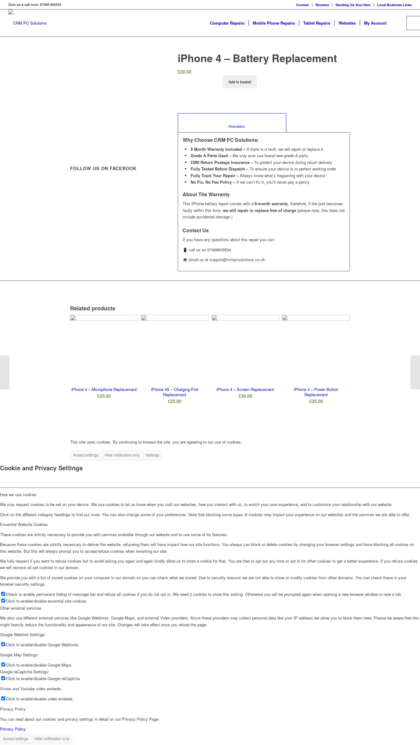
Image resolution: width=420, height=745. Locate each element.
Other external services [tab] (21, 608)
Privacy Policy (13, 729)
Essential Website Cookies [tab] (24, 524)
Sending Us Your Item (352, 4)
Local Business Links (394, 4)
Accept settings (85, 454)
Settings (152, 454)
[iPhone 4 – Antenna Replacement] (5, 372)
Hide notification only (122, 454)
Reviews (322, 4)
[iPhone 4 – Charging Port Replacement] (415, 372)
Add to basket (239, 81)
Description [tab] (232, 126)
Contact (302, 4)
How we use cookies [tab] (18, 494)
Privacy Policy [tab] (13, 709)
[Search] (396, 23)
